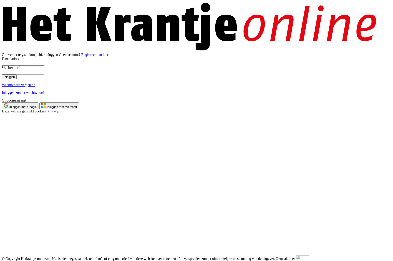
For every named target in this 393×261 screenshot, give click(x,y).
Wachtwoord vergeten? (18, 85)
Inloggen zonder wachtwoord (23, 92)
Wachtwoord (11, 68)
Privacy (53, 111)
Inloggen (9, 77)
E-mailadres (10, 59)
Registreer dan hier (94, 55)
